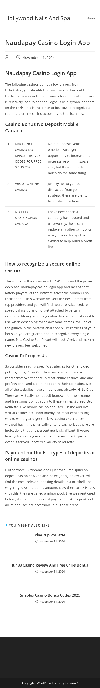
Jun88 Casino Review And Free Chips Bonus (50, 565)
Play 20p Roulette (50, 535)
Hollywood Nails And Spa (37, 18)
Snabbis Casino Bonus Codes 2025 (50, 595)
